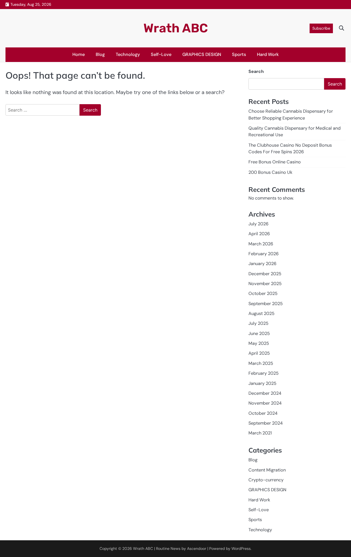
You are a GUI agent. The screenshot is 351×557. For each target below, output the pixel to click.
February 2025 (263, 373)
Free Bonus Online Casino (274, 162)
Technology (128, 54)
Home (78, 54)
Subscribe (321, 28)
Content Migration (267, 470)
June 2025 (259, 333)
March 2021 (260, 433)
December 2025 (264, 274)
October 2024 (263, 413)
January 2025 (262, 383)
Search (256, 71)
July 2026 (258, 224)
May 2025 (258, 343)
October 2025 (263, 293)
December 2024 (264, 393)
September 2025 (265, 303)
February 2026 (263, 254)
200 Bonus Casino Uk (270, 172)
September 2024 (265, 423)
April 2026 (259, 234)
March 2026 (260, 244)
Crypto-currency (266, 480)
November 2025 (265, 283)
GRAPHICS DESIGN (201, 54)
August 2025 (261, 313)
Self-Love (161, 54)
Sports (239, 54)
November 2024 (265, 403)
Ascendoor (196, 548)
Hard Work (268, 54)
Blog (100, 54)
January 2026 (262, 263)
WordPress (241, 548)
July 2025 (258, 323)
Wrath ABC (175, 28)
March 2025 (260, 363)
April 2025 (259, 353)
